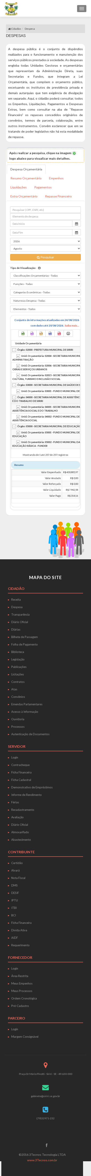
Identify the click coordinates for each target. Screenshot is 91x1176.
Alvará (15, 870)
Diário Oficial (19, 622)
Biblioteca (17, 652)
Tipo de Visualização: (23, 268)
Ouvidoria (17, 719)
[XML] (41, 333)
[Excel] (23, 333)
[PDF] (59, 333)
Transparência (20, 614)
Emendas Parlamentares (26, 704)
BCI (13, 915)
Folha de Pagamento (24, 644)
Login (14, 757)
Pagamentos (43, 187)
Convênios (18, 696)
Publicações (19, 667)
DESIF (15, 893)
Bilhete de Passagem (24, 637)
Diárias (15, 629)
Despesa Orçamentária (26, 169)
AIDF (14, 937)
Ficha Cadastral (21, 780)
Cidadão (16, 28)
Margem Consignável (24, 1036)
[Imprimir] (68, 333)
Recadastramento (22, 809)
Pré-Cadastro (20, 1006)
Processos (18, 726)
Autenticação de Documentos (30, 734)
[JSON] (50, 333)
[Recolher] (14, 350)
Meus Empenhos (21, 983)
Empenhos (56, 178)
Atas (14, 689)
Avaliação (17, 817)
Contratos (18, 682)
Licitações (17, 674)
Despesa (17, 607)
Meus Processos (21, 991)
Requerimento (20, 945)
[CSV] (32, 333)
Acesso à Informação (24, 711)
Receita (16, 599)
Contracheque (20, 765)
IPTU (14, 900)
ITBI (14, 908)
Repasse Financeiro (58, 196)
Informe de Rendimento (26, 795)
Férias (15, 802)
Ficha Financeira (21, 772)
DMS (14, 885)
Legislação (18, 659)
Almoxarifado (20, 832)
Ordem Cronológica (24, 998)
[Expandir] (18, 356)
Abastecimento (21, 839)
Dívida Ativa (19, 930)
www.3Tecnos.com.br (42, 1160)
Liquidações (18, 187)
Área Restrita (19, 976)
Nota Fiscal (18, 878)
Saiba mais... (72, 325)
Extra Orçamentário (24, 196)
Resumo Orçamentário (26, 178)
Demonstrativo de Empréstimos (32, 787)
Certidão (17, 863)
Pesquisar (47, 257)
